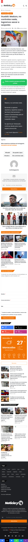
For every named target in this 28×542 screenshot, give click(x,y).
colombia (4, 469)
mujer (8, 474)
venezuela (18, 476)
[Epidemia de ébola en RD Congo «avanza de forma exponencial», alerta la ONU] (7, 238)
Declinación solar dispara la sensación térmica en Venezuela (20, 261)
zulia (23, 476)
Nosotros (3, 484)
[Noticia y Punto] (9, 5)
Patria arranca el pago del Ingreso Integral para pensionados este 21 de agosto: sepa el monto (18, 376)
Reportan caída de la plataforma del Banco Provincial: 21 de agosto (16, 368)
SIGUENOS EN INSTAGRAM (9, 145)
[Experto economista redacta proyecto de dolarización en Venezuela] (21, 238)
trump (12, 474)
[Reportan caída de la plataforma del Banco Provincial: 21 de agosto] (5, 369)
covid (9, 469)
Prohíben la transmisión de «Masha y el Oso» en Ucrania (17, 397)
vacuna (17, 474)
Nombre (3, 294)
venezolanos (11, 476)
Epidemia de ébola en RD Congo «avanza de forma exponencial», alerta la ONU (7, 245)
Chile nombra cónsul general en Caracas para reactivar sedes (18, 391)
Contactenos (15, 532)
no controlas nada (18, 155)
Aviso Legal (3, 491)
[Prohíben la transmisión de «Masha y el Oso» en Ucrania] (5, 399)
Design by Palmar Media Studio (17, 530)
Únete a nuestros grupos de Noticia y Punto (15, 82)
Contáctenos (4, 486)
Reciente (14, 363)
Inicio (3, 10)
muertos (3, 474)
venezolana (23, 474)
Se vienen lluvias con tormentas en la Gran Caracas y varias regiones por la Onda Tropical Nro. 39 (18, 384)
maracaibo (9, 471)
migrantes (15, 471)
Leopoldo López (17, 152)
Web (2, 306)
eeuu (18, 469)
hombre (22, 469)
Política (10, 13)
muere (20, 471)
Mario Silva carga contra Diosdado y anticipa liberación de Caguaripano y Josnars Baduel (7, 262)
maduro (7, 155)
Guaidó (8, 152)
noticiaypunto (14, 170)
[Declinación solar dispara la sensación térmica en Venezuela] (21, 254)
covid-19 (13, 469)
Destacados (8, 10)
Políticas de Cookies (5, 487)
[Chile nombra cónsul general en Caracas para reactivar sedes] (5, 392)
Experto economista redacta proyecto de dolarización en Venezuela (20, 245)
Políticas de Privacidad (6, 489)
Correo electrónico (5, 300)
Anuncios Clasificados (6, 494)
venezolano (4, 476)
